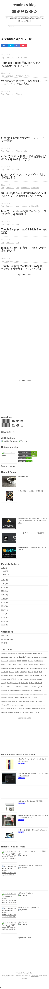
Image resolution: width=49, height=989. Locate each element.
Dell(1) (26, 664)
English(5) (17, 668)
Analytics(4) (21, 653)
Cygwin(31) (20, 664)
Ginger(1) (11, 671)
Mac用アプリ (23, 922)
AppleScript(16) (37, 653)
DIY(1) (37, 664)
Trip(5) (16, 708)
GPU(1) (16, 675)
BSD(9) (19, 660)
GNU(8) (36, 671)
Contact (19, 973)
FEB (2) (6, 574)
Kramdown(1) (5, 686)
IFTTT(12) (43, 675)
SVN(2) (25, 705)
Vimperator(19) (36, 708)
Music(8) (12, 690)
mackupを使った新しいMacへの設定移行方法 (23, 249)
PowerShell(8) (39, 694)
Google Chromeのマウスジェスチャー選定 (23, 139)
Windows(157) (19, 712)
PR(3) (45, 694)
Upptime (12, 466)
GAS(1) (45, 668)
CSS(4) (14, 664)
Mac (42, 18)
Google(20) (4, 675)
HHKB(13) (21, 675)
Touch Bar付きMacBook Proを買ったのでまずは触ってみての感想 (23, 267)
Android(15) (28, 653)
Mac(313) (38, 686)
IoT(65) (13, 679)
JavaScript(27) (38, 679)
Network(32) (19, 690)
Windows (34, 18)
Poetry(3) (32, 694)
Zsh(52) (37, 712)
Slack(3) (20, 705)
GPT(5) (11, 675)
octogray (24, 979)
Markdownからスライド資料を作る (30, 866)
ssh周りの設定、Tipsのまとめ (28, 908)
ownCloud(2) (4, 694)
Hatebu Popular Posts (13, 846)
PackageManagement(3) (16, 694)
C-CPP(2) (24, 660)
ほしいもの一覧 (8, 432)
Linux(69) (18, 686)
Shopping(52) (5, 705)
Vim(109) (28, 708)
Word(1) (26, 712)
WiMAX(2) (10, 712)
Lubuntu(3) (30, 686)
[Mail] (14, 12)
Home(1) (27, 675)
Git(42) (17, 671)
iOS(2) (8, 679)
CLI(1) (3, 664)
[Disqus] (24, 344)
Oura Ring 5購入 (24, 476)
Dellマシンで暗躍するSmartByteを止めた (32, 830)
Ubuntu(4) (21, 708)
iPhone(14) (20, 679)
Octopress (34, 976)
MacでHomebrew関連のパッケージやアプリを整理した (24, 213)
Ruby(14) (14, 701)
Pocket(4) (26, 694)
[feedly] (31, 12)
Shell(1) (40, 701)
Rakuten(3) (34, 697)
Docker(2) (42, 664)
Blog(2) (36, 657)
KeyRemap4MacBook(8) (35, 683)
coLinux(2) (8, 664)
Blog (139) (4, 635)
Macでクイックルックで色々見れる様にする (23, 176)
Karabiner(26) (16, 683)
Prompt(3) (4, 697)
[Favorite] (35, 12)
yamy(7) (32, 712)
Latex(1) (12, 686)
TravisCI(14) (10, 708)
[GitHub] (22, 12)
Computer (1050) (7, 639)
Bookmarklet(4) (43, 657)
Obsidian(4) (26, 690)
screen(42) (26, 701)
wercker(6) (4, 712)
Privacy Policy (28, 973)
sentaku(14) (33, 701)
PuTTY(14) (11, 697)
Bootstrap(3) (4, 660)
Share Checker (21, 18)
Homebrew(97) (35, 675)
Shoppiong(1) (13, 705)
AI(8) (9, 653)
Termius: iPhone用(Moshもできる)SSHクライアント (21, 64)
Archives (9, 18)
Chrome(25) (39, 660)
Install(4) (3, 679)
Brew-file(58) (12, 660)
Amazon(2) (14, 653)
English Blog (24, 21)
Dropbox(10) (4, 668)
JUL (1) (5, 571)
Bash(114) (22, 657)
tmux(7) (3, 708)
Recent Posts (8, 472)
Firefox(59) (38, 668)
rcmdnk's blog (24, 4)
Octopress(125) (36, 690)
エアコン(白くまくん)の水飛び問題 (30, 801)
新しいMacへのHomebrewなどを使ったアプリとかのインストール (24, 194)
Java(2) (32, 679)
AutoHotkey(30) (13, 657)
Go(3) (40, 671)
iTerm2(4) (26, 679)
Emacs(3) (11, 668)
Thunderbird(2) (41, 705)
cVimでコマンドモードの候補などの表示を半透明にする (23, 158)
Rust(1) (20, 701)
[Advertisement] (24, 115)
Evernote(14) (25, 668)
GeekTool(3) (4, 671)
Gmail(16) (30, 671)
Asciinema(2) (4, 657)
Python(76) (23, 697)
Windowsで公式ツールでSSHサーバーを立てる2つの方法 (24, 82)
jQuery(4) (9, 683)
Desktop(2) (32, 664)
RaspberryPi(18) (6, 701)
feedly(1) (32, 668)
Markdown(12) (5, 690)
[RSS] (26, 12)
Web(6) (43, 708)
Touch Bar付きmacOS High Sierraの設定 (24, 231)
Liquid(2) (24, 686)
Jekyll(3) (3, 683)
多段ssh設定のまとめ (25, 893)
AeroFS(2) (4, 653)
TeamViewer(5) (32, 705)
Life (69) (4, 643)
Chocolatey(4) (32, 660)
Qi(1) (29, 697)
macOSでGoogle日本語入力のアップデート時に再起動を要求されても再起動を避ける (32, 521)
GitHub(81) (23, 672)
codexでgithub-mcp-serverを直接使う (31, 533)
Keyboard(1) (24, 683)
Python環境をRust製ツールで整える (31, 491)
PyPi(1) (17, 697)
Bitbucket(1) (30, 657)
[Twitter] (18, 12)
